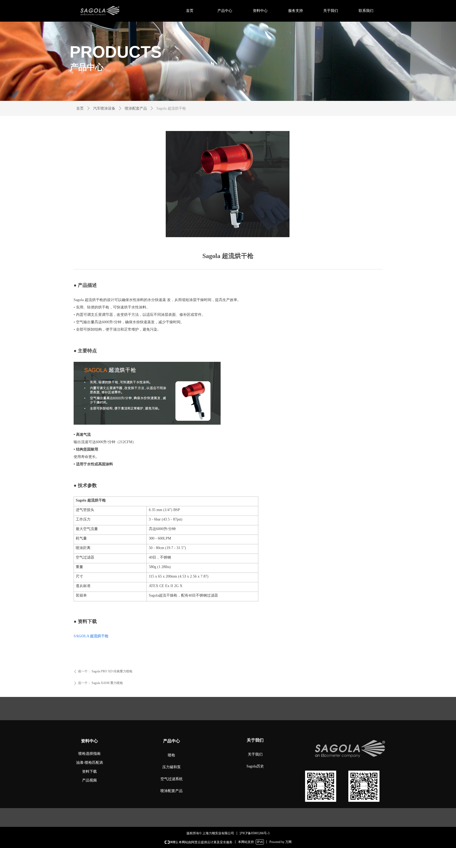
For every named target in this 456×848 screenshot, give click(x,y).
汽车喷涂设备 (104, 108)
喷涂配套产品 (136, 108)
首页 (80, 108)
